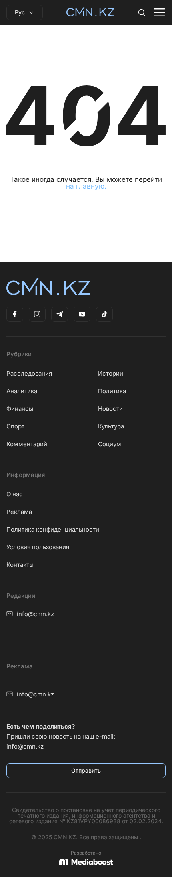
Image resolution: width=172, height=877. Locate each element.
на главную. (86, 186)
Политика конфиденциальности (52, 529)
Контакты (20, 564)
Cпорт (15, 426)
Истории (110, 373)
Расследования (29, 373)
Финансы (19, 408)
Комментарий (26, 444)
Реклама (19, 512)
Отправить (86, 770)
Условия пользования (37, 547)
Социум (109, 444)
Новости (110, 408)
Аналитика (21, 391)
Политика (112, 391)
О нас (14, 494)
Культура (111, 426)
